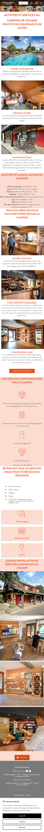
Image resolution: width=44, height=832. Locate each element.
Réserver (23, 3)
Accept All (22, 816)
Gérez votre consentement (22, 779)
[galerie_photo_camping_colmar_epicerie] (22, 684)
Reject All (22, 827)
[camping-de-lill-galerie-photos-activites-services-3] (22, 593)
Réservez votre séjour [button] (22, 371)
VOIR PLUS (23, 757)
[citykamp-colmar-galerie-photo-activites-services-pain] (22, 729)
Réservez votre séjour (22, 767)
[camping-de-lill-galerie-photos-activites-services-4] (22, 639)
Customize (22, 822)
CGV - (19, 774)
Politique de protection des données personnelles (27, 775)
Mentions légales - (10, 774)
